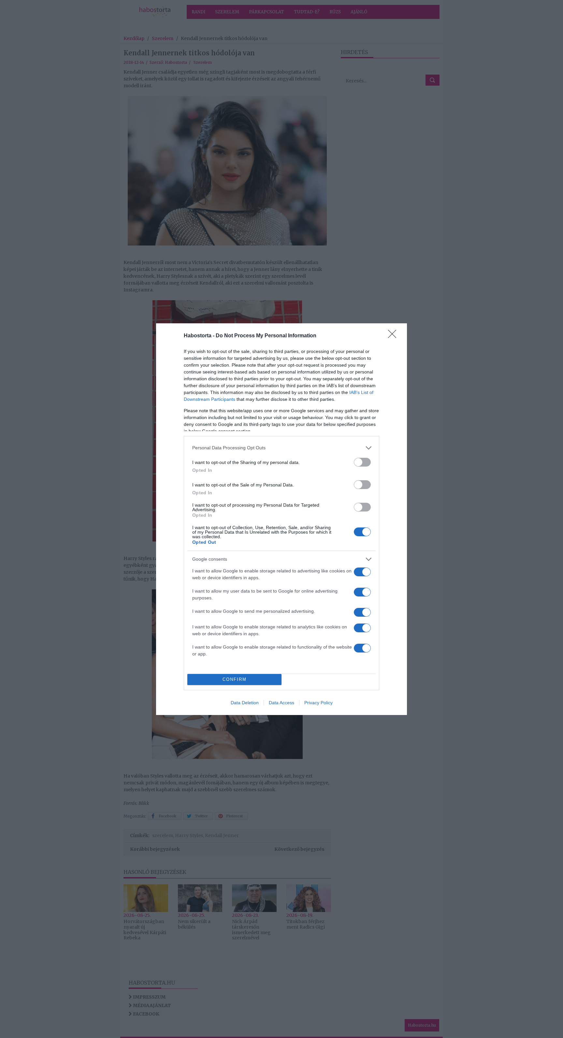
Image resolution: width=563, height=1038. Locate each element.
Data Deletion (245, 702)
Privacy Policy (318, 702)
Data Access (281, 702)
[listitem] (281, 447)
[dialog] (281, 519)
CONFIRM (235, 679)
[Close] (394, 336)
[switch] (362, 462)
